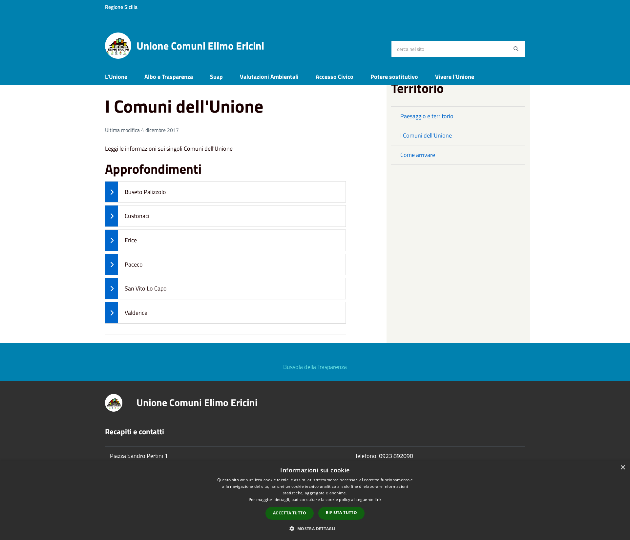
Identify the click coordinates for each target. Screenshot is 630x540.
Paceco (134, 264)
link (378, 499)
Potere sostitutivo (394, 76)
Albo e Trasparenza (168, 76)
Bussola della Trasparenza (315, 366)
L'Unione (116, 76)
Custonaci (137, 215)
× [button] (622, 467)
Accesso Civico (334, 76)
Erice (131, 240)
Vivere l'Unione (454, 76)
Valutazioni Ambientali (269, 76)
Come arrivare (417, 154)
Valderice (136, 312)
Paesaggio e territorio (426, 116)
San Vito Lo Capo (146, 288)
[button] (314, 528)
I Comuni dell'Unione (426, 135)
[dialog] (315, 500)
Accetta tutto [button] (289, 513)
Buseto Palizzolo (145, 191)
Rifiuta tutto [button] (341, 512)
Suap (216, 76)
